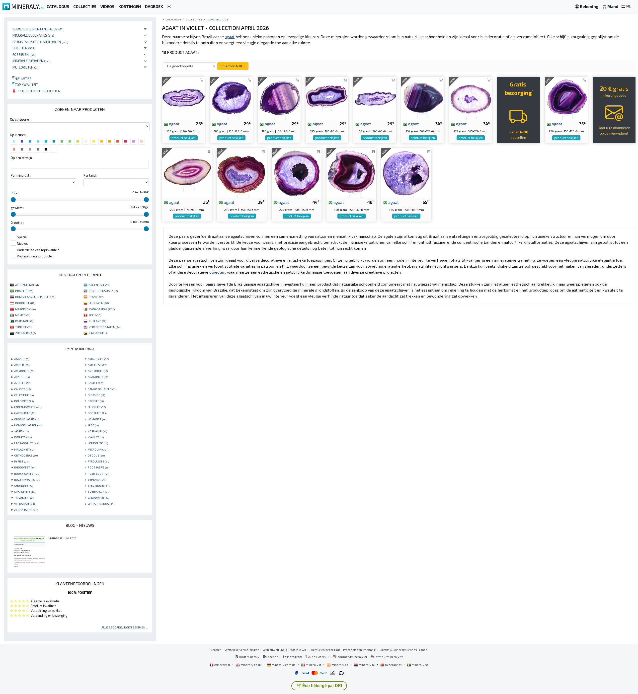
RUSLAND (97, 321)
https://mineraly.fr (389, 656)
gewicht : (17, 208)
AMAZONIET (98, 359)
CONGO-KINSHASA (103, 291)
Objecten (23, 48)
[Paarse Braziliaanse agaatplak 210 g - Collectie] (422, 97)
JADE (93, 425)
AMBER (21, 365)
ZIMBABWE (98, 333)
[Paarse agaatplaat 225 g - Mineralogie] (187, 172)
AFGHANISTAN (27, 285)
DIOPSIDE (96, 395)
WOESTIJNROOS (101, 503)
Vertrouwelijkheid (274, 649)
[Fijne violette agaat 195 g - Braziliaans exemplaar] (327, 97)
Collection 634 (231, 66)
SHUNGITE (23, 485)
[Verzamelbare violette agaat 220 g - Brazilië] (566, 97)
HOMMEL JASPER (28, 425)
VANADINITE (98, 497)
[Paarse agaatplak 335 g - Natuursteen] (406, 172)
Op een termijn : (22, 158)
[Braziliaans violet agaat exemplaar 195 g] (279, 97)
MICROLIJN (98, 449)
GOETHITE (97, 413)
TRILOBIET (23, 497)
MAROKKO (25, 309)
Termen (216, 649)
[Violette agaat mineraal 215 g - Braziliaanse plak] (470, 97)
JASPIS (21, 431)
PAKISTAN (24, 321)
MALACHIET (24, 449)
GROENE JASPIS (26, 419)
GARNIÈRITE (24, 413)
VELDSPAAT (24, 503)
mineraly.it (313, 664)
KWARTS (23, 437)
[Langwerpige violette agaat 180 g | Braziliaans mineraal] (374, 97)
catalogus (173, 19)
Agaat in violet (218, 19)
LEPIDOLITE (98, 443)
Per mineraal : (21, 175)
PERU (95, 315)
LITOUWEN (99, 303)
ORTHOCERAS (26, 455)
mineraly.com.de (283, 664)
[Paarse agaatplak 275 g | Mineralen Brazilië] (296, 172)
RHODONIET (24, 467)
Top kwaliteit (25, 84)
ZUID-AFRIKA (25, 333)
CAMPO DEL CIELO (102, 389)
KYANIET (96, 437)
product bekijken (183, 138)
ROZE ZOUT (98, 473)
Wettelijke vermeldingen (242, 649)
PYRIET (21, 461)
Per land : (90, 175)
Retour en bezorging (325, 649)
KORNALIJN (97, 431)
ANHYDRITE (98, 371)
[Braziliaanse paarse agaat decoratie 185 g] (231, 97)
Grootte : (17, 223)
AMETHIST (97, 365)
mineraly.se (420, 664)
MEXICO (22, 315)
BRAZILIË (24, 291)
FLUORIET (97, 407)
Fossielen (24, 54)
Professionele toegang (359, 649)
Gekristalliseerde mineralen (40, 42)
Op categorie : (20, 119)
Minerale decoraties (33, 35)
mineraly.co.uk (251, 664)
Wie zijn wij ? (299, 649)
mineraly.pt (393, 664)
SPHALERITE (24, 491)
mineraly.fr (222, 664)
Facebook (273, 656)
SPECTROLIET (99, 485)
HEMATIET (97, 419)
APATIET (22, 377)
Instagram (294, 656)
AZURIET (22, 383)
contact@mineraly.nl (352, 656)
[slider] (13, 199)
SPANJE (96, 297)
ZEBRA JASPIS (26, 509)
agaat (173, 123)
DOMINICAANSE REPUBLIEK (35, 297)
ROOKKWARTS (26, 473)
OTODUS (96, 455)
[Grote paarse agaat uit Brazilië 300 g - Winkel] (351, 172)
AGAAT (21, 359)
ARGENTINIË (99, 285)
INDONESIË (25, 303)
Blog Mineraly (248, 656)
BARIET (95, 383)
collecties (194, 19)
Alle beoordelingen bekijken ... (124, 627)
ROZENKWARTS (27, 479)
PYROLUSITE (98, 461)
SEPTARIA (96, 479)
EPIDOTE (96, 401)
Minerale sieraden (31, 61)
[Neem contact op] (169, 6)
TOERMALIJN (98, 491)
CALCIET (22, 389)
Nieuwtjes (21, 79)
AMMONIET (24, 371)
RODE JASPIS (98, 467)
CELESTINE (24, 395)
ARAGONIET (98, 377)
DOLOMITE (24, 401)
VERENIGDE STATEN (104, 327)
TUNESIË (23, 327)
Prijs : (15, 193)
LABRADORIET (26, 443)
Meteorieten (25, 67)
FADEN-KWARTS (27, 407)
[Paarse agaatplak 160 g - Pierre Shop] (183, 97)
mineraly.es (340, 664)
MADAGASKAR (102, 309)
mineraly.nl (367, 664)
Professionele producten (38, 91)
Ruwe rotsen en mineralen (38, 29)
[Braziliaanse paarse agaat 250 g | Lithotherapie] (242, 172)
